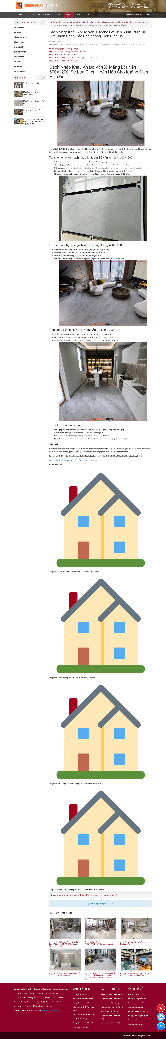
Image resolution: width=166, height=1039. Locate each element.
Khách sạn (144, 22)
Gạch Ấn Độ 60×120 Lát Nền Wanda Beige (65, 61)
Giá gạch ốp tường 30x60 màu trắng (111, 1017)
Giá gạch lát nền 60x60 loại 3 (83, 1023)
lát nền (109, 895)
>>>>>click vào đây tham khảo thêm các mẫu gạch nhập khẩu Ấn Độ (73, 460)
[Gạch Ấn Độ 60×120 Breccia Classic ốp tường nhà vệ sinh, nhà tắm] (65, 960)
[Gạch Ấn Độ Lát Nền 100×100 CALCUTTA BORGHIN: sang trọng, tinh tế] (101, 928)
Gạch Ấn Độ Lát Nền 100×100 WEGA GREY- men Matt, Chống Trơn (134, 974)
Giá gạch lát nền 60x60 (81, 1003)
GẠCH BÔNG (18, 66)
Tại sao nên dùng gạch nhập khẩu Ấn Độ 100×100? (68, 52)
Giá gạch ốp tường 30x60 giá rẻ (111, 994)
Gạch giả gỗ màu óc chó (136, 1020)
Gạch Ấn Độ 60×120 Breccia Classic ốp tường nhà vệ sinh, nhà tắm (65, 974)
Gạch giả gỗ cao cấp (135, 1007)
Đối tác (78, 15)
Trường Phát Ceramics (144, 1036)
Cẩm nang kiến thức (75, 22)
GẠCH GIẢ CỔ (18, 32)
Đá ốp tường (19, 42)
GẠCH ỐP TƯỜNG (20, 52)
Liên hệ (87, 15)
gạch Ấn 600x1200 (70, 895)
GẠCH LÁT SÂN (19, 28)
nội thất (114, 895)
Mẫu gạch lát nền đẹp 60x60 (83, 999)
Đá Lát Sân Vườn (20, 37)
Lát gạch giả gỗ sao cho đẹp (138, 1011)
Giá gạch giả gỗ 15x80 (136, 994)
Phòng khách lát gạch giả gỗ (138, 1016)
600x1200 (60, 895)
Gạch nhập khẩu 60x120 (111, 22)
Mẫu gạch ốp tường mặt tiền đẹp (112, 1007)
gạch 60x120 (97, 22)
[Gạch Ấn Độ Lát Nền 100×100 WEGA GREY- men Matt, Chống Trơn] (136, 960)
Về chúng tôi (35, 15)
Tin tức (58, 15)
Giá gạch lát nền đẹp (80, 1019)
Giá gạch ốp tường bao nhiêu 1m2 (112, 999)
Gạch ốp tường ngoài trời (109, 1011)
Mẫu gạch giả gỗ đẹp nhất (137, 999)
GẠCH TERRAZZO (20, 71)
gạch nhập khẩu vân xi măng (130, 22)
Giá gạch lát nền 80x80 (81, 994)
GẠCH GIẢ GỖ (18, 62)
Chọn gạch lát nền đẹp (81, 1027)
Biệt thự (65, 22)
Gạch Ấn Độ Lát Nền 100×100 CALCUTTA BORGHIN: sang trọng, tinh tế (100, 944)
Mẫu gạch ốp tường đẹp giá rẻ (111, 1003)
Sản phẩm (47, 15)
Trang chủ (21, 15)
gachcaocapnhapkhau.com (51, 1010)
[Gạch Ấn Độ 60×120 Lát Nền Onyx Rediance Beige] (136, 928)
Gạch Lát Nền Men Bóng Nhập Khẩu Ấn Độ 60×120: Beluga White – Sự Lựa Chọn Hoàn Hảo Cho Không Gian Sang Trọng (100, 976)
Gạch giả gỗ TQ (20, 47)
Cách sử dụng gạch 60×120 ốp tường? (64, 49)
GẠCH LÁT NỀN (19, 57)
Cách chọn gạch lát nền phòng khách (83, 1008)
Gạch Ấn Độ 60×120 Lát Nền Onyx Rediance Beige (133, 943)
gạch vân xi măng (100, 895)
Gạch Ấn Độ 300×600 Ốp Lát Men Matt (64, 55)
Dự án (68, 15)
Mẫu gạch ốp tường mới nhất (111, 1023)
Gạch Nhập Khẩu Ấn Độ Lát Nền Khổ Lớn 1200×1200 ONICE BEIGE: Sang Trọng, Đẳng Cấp (63, 944)
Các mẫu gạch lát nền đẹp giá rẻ (84, 1014)
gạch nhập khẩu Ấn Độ (85, 895)
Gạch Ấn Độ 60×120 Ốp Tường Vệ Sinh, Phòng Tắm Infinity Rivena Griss (75, 58)
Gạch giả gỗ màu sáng (136, 1024)
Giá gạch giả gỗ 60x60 (136, 1003)
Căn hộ (85, 22)
